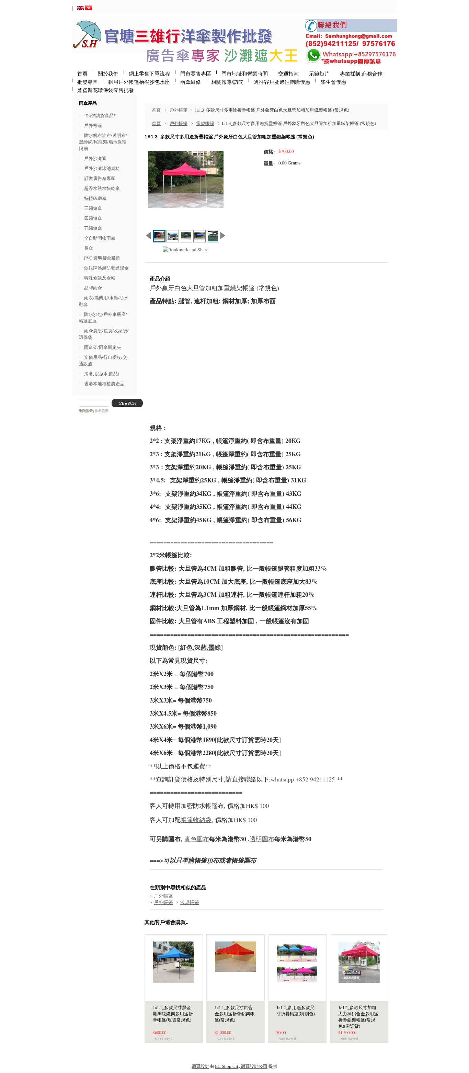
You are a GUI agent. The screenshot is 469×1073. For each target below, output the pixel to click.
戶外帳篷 (93, 125)
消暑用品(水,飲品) (101, 373)
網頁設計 (200, 1066)
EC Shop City (228, 1066)
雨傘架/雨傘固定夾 (102, 347)
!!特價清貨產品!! (100, 115)
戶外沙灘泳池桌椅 (102, 168)
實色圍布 (196, 839)
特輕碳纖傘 (95, 198)
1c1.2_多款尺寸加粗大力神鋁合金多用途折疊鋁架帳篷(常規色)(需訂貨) (358, 1017)
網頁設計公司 (254, 1066)
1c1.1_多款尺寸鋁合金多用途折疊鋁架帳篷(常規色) (235, 1014)
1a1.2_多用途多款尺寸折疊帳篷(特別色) (295, 1011)
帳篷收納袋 (196, 819)
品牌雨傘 (93, 288)
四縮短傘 (93, 218)
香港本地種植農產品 (104, 383)
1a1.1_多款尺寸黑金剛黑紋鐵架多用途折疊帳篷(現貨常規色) (173, 1014)
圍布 (268, 839)
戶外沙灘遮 (95, 158)
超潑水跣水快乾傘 (102, 188)
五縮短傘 (93, 228)
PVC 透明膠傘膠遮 (102, 258)
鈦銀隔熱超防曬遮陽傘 (106, 268)
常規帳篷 (205, 123)
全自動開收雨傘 (99, 238)
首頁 (156, 110)
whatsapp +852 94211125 (303, 779)
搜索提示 (101, 411)
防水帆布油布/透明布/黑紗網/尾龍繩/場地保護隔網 (103, 141)
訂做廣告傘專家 (99, 178)
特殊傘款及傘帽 (99, 278)
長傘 (88, 248)
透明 (256, 839)
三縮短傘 (93, 208)
